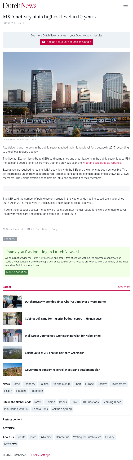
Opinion (50, 402)
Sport (78, 384)
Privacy (109, 437)
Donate (21, 437)
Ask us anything (62, 409)
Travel (74, 402)
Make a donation (16, 272)
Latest (7, 287)
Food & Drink (40, 409)
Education (37, 390)
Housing (21, 390)
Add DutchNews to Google (45, 229)
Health (8, 390)
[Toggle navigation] (125, 5)
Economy (9, 239)
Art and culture (61, 384)
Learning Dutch (112, 402)
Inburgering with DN (16, 409)
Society (102, 384)
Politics (43, 384)
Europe (89, 384)
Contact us (62, 437)
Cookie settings (40, 455)
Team (32, 437)
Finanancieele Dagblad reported (101, 162)
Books (63, 402)
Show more (123, 287)
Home (16, 384)
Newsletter (10, 444)
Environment (118, 384)
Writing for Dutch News (87, 437)
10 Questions (91, 402)
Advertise (46, 437)
